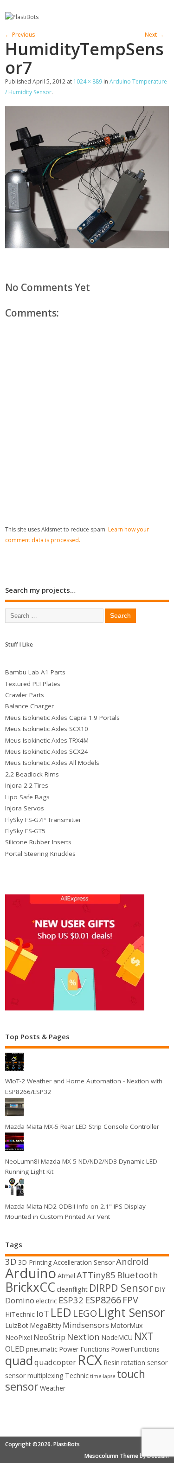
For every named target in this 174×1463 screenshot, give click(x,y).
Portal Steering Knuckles (40, 853)
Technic (77, 1375)
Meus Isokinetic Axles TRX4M (47, 740)
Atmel (66, 1275)
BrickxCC (30, 1287)
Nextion (83, 1336)
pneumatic (42, 1349)
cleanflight (72, 1289)
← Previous (20, 35)
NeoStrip (49, 1337)
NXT (143, 1336)
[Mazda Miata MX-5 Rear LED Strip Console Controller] (14, 1116)
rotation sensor (144, 1362)
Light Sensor (131, 1312)
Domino (19, 1300)
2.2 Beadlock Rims (32, 774)
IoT (42, 1313)
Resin (111, 1362)
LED (61, 1312)
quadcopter (55, 1362)
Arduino (30, 1273)
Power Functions (84, 1349)
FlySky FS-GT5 (25, 831)
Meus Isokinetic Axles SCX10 (46, 729)
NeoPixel (18, 1337)
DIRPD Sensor (121, 1288)
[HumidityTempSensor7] (87, 245)
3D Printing (35, 1262)
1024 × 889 (87, 81)
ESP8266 (103, 1300)
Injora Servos (24, 808)
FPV (130, 1300)
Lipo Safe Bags (27, 797)
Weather (52, 1388)
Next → (154, 35)
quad (19, 1360)
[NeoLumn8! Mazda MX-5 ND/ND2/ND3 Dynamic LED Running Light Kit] (14, 1150)
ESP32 (71, 1300)
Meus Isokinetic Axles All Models (52, 762)
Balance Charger (29, 706)
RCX (89, 1360)
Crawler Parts (24, 695)
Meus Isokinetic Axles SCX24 (46, 751)
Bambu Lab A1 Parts (35, 672)
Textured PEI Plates (32, 684)
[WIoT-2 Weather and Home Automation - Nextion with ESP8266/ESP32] (14, 1071)
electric (46, 1300)
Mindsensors (86, 1325)
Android (132, 1261)
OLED (15, 1348)
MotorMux (126, 1325)
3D (11, 1261)
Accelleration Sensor (84, 1262)
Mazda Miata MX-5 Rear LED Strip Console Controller (82, 1126)
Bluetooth (137, 1275)
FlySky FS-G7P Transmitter (43, 820)
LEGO (85, 1313)
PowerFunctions (135, 1349)
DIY (160, 1289)
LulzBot (16, 1325)
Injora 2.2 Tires (26, 785)
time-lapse (103, 1376)
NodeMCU (117, 1337)
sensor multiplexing (34, 1375)
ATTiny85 (96, 1275)
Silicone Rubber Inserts (38, 842)
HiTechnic (20, 1314)
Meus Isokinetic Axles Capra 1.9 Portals (62, 717)
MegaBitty (45, 1325)
